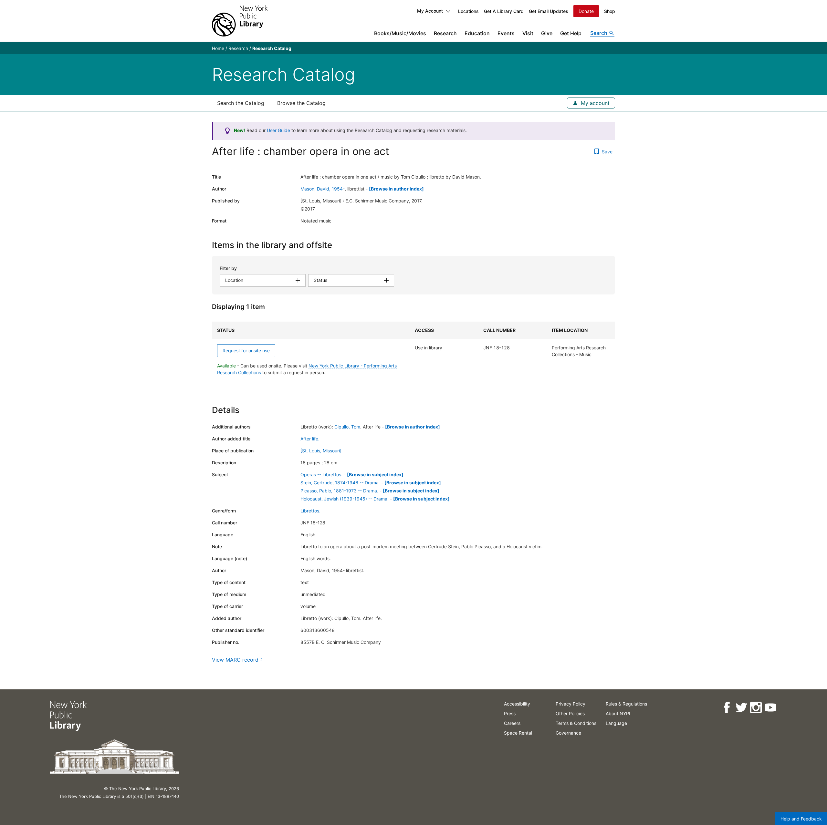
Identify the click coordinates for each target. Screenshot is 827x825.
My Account (430, 11)
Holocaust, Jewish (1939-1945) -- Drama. (344, 498)
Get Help (570, 33)
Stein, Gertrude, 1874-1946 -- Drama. (340, 482)
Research (445, 33)
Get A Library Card (504, 11)
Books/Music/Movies (400, 33)
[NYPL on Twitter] (741, 707)
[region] (413, 351)
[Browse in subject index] (375, 474)
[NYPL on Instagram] (755, 707)
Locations (468, 11)
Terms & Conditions (576, 723)
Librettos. (310, 510)
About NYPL (619, 713)
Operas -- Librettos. (321, 474)
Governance (568, 733)
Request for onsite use (246, 350)
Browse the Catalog (301, 103)
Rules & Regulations (626, 703)
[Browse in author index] (396, 188)
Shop (609, 11)
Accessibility (517, 703)
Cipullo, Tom (347, 426)
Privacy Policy (570, 703)
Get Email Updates (548, 11)
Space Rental (518, 733)
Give (546, 33)
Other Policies (570, 713)
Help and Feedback (801, 818)
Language (616, 723)
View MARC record (235, 659)
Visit (527, 33)
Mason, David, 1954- (322, 188)
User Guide (278, 130)
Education (477, 33)
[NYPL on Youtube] (770, 707)
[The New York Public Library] (239, 20)
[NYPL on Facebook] (726, 707)
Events (506, 33)
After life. (309, 438)
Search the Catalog (240, 103)
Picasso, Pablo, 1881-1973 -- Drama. (339, 490)
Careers (512, 723)
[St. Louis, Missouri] (320, 450)
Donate (586, 11)
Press (510, 713)
